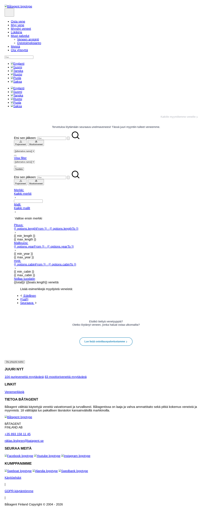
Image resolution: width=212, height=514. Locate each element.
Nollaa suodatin (24, 278)
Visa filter (20, 158)
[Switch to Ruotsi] (16, 74)
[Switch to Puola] (16, 78)
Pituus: (46, 226)
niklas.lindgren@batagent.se (24, 440)
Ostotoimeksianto (29, 43)
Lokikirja (16, 32)
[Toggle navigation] (9, 12)
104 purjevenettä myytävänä (24, 376)
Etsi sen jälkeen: (25, 138)
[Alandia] (45, 471)
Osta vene (18, 21)
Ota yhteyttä (19, 50)
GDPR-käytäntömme (19, 491)
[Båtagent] (18, 6)
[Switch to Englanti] (17, 63)
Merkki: (23, 191)
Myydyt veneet (21, 28)
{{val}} (24, 299)
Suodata (19, 169)
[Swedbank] (73, 471)
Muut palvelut (20, 36)
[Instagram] (75, 456)
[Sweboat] (18, 471)
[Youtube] (47, 456)
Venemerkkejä (14, 392)
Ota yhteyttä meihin (15, 362)
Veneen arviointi (28, 39)
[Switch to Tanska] (17, 71)
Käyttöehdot (13, 477)
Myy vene (17, 25)
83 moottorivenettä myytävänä (66, 376)
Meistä (15, 46)
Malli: (22, 206)
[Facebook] (19, 456)
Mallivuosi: (44, 244)
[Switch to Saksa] (16, 81)
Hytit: (45, 262)
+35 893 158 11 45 (18, 434)
